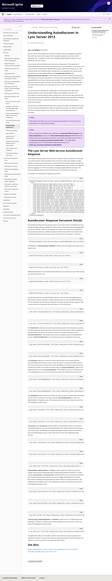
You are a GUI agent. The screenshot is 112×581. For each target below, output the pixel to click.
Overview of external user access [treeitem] (13, 121)
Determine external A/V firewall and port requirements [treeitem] (12, 143)
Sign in (108, 14)
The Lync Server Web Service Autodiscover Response (100, 31)
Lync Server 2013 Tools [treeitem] (9, 218)
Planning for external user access (48, 27)
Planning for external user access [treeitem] (13, 102)
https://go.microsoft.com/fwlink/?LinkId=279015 (45, 145)
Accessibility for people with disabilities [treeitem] (11, 40)
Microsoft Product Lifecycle (51, 19)
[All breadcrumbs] (29, 27)
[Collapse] (20, 26)
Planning (34, 27)
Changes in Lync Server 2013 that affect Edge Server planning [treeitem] (12, 108)
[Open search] (104, 14)
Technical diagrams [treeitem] (8, 43)
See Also (94, 37)
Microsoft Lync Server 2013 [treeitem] (10, 33)
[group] (56, 198)
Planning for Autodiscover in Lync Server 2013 (42, 551)
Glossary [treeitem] (5, 221)
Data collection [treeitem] (10, 133)
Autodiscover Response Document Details (98, 34)
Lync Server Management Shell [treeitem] (11, 215)
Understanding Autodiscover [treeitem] (10, 126)
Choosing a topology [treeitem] (11, 130)
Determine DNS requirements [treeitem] (10, 137)
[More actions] (82, 27)
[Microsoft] (3, 14)
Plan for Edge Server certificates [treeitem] (11, 149)
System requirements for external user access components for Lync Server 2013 (52, 549)
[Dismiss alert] (108, 3)
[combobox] (11, 29)
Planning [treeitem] (7, 55)
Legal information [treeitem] (8, 35)
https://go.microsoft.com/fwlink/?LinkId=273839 (47, 140)
